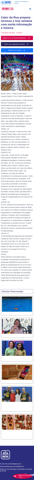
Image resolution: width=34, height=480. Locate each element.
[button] (30, 8)
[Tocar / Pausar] (15, 476)
